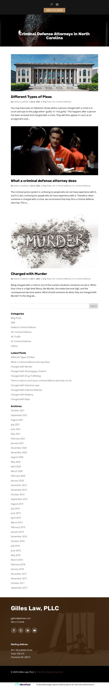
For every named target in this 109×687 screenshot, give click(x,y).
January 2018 (17, 569)
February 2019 (18, 527)
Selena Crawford (21, 101)
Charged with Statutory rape (25, 385)
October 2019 (17, 494)
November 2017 (19, 578)
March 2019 (17, 522)
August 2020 (17, 457)
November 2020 (19, 452)
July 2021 (15, 424)
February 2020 (18, 475)
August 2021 (17, 419)
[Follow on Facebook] (14, 630)
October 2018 (17, 541)
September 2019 (19, 499)
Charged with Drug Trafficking (26, 375)
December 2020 (19, 447)
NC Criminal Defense (62, 101)
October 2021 (17, 410)
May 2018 (15, 555)
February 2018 (18, 564)
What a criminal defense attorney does (43, 181)
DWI (13, 322)
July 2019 (15, 508)
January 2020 (17, 480)
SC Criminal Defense (81, 185)
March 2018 (17, 559)
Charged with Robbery (22, 394)
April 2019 (16, 517)
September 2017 (19, 587)
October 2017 (17, 583)
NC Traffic (16, 336)
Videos (14, 345)
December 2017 (19, 573)
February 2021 (18, 438)
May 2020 (15, 461)
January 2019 (17, 531)
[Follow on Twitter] (21, 630)
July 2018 (15, 545)
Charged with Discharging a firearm (28, 371)
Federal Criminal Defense (23, 327)
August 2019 (17, 503)
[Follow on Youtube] (34, 630)
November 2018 (19, 536)
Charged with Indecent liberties (26, 389)
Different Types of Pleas (31, 97)
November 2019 (19, 489)
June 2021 (16, 429)
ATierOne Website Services (49, 672)
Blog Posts (47, 101)
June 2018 (16, 550)
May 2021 (15, 433)
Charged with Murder (29, 274)
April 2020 (16, 466)
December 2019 (19, 485)
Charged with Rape (20, 399)
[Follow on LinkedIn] (28, 630)
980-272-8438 (54, 10)
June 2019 (16, 513)
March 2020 (17, 471)
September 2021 (19, 415)
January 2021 (17, 443)
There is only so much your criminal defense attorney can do (41, 380)
